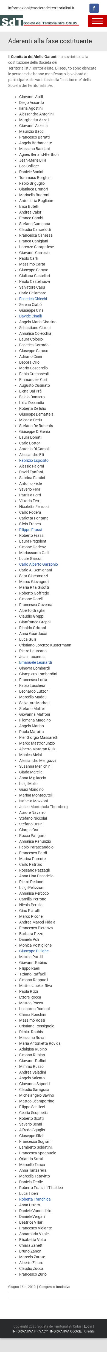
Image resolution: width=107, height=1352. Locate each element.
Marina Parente (32, 858)
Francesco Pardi (33, 853)
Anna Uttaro (29, 1205)
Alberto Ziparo (31, 1262)
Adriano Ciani (30, 356)
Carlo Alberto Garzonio (38, 564)
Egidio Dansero (32, 397)
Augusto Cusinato (34, 385)
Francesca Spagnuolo (37, 1153)
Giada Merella (31, 772)
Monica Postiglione (35, 945)
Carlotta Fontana (34, 518)
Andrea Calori (30, 212)
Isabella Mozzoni (33, 801)
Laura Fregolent (32, 541)
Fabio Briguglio (32, 183)
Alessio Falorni (31, 466)
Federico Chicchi (33, 299)
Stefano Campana (34, 224)
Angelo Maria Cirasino (38, 322)
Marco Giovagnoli (34, 581)
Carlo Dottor (29, 443)
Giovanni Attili (31, 97)
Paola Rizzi (28, 991)
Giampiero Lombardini (38, 674)
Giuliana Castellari (34, 275)
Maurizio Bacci (31, 131)
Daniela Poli (29, 939)
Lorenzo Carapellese (36, 247)
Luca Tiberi (28, 1193)
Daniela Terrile (31, 1182)
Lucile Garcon (31, 558)
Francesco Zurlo (33, 1274)
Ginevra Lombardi (34, 668)
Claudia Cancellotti (35, 229)
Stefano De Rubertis (36, 426)
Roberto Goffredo (34, 593)
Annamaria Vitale (34, 1234)
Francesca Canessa (36, 235)
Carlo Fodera (30, 512)
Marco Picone (31, 916)
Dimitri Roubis (31, 1032)
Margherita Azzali (34, 120)
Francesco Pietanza (36, 928)
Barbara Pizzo (31, 933)
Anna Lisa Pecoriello (36, 876)
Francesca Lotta (33, 680)
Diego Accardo (31, 102)
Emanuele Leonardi (35, 662)
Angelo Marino (31, 726)
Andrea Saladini (32, 1072)
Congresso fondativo (54, 1287)
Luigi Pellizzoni (31, 887)
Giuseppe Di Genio (34, 431)
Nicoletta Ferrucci (34, 506)
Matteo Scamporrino (36, 1101)
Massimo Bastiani (34, 148)
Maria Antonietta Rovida (40, 1043)
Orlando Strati (31, 1159)
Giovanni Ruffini (32, 1060)
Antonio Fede (30, 483)
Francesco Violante (35, 1228)
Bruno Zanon (30, 1251)
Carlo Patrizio (30, 864)
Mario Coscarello (33, 368)
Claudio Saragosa (34, 1089)
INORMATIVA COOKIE (66, 1331)
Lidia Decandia (31, 402)
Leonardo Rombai (34, 1009)
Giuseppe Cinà (31, 310)
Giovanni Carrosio (34, 252)
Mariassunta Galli (34, 553)
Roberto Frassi (31, 535)
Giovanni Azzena (33, 125)
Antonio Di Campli (34, 449)
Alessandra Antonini (36, 114)
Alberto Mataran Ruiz (37, 749)
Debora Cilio (29, 362)
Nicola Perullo (31, 905)
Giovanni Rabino (33, 962)
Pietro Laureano (33, 651)
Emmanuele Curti (33, 379)
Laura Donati (30, 437)
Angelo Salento (32, 1078)
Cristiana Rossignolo (36, 1026)
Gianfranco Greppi (34, 622)
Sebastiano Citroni (34, 327)
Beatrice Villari (31, 1222)
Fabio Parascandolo (36, 847)
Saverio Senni (30, 1124)
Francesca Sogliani (35, 1141)
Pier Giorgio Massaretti (38, 737)
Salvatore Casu (32, 287)
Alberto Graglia (32, 610)
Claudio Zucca (31, 1268)
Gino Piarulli (29, 910)
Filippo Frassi (30, 529)
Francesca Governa (35, 604)
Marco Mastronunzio (37, 743)
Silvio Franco (30, 524)
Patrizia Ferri (30, 495)
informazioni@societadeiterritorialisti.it (41, 8)
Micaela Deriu (30, 420)
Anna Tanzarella (33, 1170)
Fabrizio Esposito (34, 460)
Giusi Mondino (31, 789)
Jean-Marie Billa (32, 160)
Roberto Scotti (31, 1118)
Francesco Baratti (34, 137)
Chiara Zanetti (31, 1245)
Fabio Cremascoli (34, 374)
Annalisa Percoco (34, 893)
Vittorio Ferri (29, 501)
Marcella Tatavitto (34, 1176)
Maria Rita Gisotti (34, 587)
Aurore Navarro (32, 812)
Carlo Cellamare (32, 293)
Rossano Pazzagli (34, 870)
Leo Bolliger (29, 166)
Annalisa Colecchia (35, 333)
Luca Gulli (27, 639)
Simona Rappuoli (33, 980)
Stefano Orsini (31, 824)
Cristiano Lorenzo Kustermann (45, 645)
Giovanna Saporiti (34, 1084)
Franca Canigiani (33, 241)
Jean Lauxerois (32, 656)
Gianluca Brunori (33, 189)
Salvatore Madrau (34, 703)
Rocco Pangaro (32, 835)
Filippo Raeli (29, 968)
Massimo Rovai (32, 1037)
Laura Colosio (31, 339)
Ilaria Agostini (31, 108)
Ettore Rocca (30, 997)
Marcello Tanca (32, 1164)
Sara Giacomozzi (33, 576)
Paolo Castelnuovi (34, 281)
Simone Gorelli (31, 599)
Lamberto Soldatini (35, 1147)
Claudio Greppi (31, 616)
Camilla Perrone (32, 899)
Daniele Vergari (32, 1216)
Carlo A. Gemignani (35, 570)
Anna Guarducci (33, 633)
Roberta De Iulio (32, 408)
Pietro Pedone (31, 882)
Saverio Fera (29, 489)
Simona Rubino (32, 1055)
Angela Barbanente (35, 143)
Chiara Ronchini (32, 1014)
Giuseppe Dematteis (36, 414)
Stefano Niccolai (33, 818)
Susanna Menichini (35, 766)
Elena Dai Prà (30, 391)
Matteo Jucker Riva (35, 985)
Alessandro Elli (31, 454)
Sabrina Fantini (32, 477)
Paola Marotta (31, 731)
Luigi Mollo (28, 783)
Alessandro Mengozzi (37, 760)
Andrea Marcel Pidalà (37, 922)
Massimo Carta (32, 264)
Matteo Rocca (31, 1003)
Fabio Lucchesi (32, 685)
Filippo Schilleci (32, 1107)
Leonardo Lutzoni (34, 691)
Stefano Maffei (31, 708)
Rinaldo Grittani (32, 628)
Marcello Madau (33, 697)
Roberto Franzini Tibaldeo (41, 1187)
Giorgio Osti (29, 830)
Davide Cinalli (30, 316)
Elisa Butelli (28, 206)
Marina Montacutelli (36, 795)
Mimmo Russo (31, 1066)
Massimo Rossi (32, 1020)
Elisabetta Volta (32, 1239)
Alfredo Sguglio (32, 1130)
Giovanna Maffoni (34, 714)
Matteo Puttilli (31, 957)
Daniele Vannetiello (35, 1211)
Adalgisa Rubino (33, 1049)
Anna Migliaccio (32, 778)
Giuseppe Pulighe (34, 951)
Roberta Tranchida (35, 1199)
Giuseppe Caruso (33, 270)
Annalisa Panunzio (35, 841)
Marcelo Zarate (32, 1257)
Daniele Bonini (31, 172)
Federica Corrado (34, 345)
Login (88, 1326)
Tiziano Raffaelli (32, 974)
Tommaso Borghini (35, 177)
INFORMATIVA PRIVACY (30, 1331)
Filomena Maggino (35, 720)
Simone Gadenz (32, 547)
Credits (89, 1331)
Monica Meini (30, 755)
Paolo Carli (28, 258)
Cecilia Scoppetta (34, 1112)
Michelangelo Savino (36, 1095)
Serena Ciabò (30, 304)
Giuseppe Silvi (31, 1135)
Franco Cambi (31, 218)
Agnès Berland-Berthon (39, 154)
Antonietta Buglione (36, 200)
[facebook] (94, 8)
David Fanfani (31, 472)
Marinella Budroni (34, 195)
